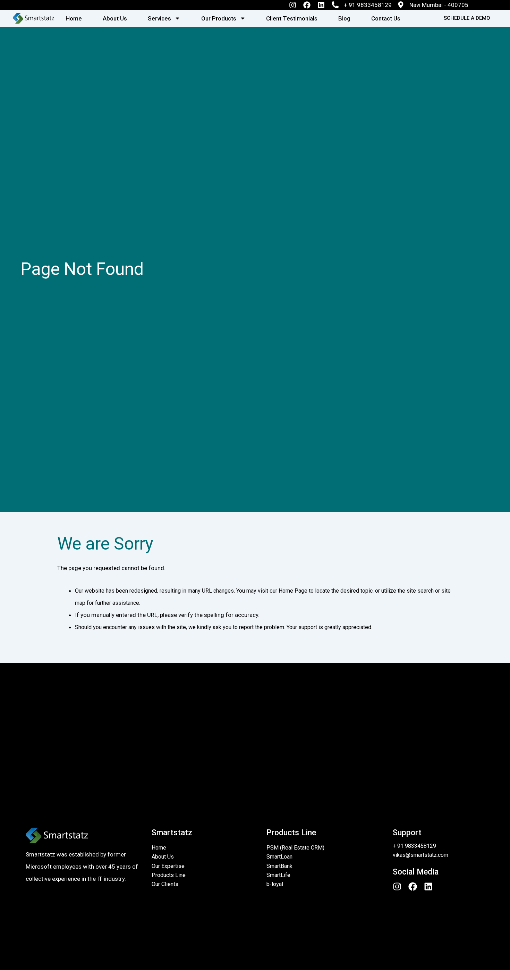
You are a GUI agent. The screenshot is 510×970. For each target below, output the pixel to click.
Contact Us (385, 18)
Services (159, 18)
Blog (344, 18)
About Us (115, 18)
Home (74, 18)
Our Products (218, 18)
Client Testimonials (291, 18)
